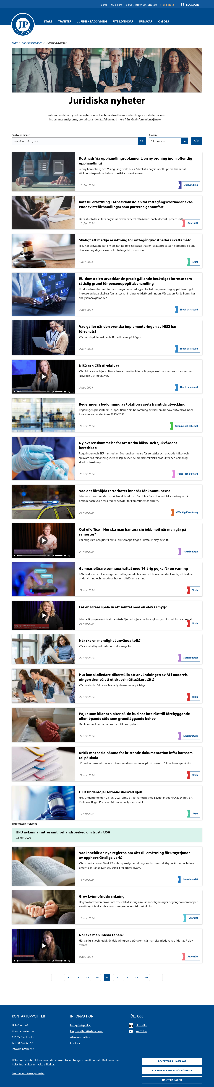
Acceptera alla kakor (172, 1061)
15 (106, 978)
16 (116, 977)
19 (146, 977)
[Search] (142, 141)
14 (97, 977)
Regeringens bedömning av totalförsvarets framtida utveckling (132, 404)
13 (87, 977)
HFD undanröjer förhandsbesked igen (110, 792)
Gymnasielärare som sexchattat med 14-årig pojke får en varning (133, 568)
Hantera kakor (172, 1080)
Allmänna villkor (80, 1037)
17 (126, 977)
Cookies (75, 1043)
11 (67, 977)
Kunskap (145, 21)
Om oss (163, 21)
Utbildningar (123, 21)
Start (48, 21)
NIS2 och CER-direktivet (99, 366)
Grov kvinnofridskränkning (102, 896)
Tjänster (64, 21)
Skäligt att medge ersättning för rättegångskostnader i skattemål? (135, 240)
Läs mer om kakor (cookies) (28, 1073)
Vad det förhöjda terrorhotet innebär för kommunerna (124, 491)
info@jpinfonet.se (23, 1049)
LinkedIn (141, 1025)
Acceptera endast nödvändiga (172, 1070)
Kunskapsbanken (32, 43)
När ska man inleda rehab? (101, 935)
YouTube (141, 1031)
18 (136, 977)
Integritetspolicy (80, 1025)
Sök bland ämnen (21, 135)
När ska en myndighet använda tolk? (110, 640)
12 (77, 977)
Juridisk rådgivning (92, 21)
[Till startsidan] (23, 24)
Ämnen (153, 135)
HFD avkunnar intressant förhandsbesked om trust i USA (63, 832)
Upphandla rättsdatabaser (86, 1031)
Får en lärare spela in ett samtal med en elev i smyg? (123, 607)
